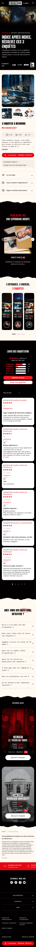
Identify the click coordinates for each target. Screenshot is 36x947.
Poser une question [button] (18, 382)
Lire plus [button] (6, 457)
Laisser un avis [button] (18, 378)
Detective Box (7, 937)
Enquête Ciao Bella (20, 400)
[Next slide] (32, 334)
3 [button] (18, 584)
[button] (32, 113)
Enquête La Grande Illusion (22, 523)
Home (3, 831)
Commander (21, 943)
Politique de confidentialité (23, 918)
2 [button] (15, 584)
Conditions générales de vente (26, 923)
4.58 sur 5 (23, 358)
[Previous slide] (4, 334)
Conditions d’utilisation (9, 923)
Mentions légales (7, 928)
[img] (7, 403)
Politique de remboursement (7, 918)
